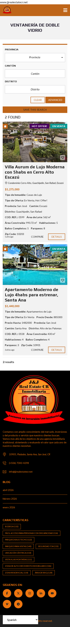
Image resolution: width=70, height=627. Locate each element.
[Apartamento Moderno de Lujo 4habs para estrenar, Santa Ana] (35, 264)
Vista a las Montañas (18, 559)
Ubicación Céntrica (18, 553)
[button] (35, 57)
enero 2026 (9, 507)
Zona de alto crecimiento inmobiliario (28, 566)
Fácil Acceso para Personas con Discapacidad (31, 533)
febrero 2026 (10, 498)
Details (57, 236)
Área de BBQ (43, 572)
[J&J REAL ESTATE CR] (5, 10)
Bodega (11, 526)
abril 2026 (8, 490)
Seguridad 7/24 (48, 546)
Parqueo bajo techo (18, 539)
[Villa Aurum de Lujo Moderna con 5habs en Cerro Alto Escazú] (35, 142)
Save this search (35, 109)
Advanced (55, 99)
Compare (37, 236)
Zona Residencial (16, 572)
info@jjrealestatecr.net (20, 471)
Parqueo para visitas (18, 546)
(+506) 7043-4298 (19, 463)
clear (38, 99)
